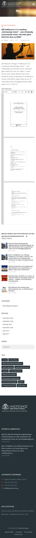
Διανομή (5, 371)
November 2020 (8, 327)
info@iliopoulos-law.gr (11, 488)
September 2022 (8, 321)
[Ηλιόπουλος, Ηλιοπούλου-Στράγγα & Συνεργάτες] (15, 4)
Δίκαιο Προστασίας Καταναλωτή (12, 363)
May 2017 (6, 334)
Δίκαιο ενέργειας (7, 367)
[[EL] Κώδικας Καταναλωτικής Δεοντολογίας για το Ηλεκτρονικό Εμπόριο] (5, 289)
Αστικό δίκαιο (13, 360)
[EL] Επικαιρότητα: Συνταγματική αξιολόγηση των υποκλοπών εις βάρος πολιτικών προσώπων (20, 267)
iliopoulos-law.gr (23, 528)
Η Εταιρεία (19, 532)
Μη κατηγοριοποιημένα (8, 25)
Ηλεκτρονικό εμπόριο (9, 374)
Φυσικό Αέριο (22, 385)
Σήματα (21, 382)
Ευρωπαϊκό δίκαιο (15, 371)
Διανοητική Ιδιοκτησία (22, 367)
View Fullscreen (6, 89)
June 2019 (6, 331)
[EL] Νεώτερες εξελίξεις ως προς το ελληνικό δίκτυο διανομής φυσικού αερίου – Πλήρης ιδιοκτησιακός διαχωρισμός (21, 278)
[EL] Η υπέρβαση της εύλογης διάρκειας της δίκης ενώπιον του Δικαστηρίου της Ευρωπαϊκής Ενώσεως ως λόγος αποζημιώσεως (20, 257)
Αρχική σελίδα (9, 532)
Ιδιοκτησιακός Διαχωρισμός (10, 378)
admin (6, 40)
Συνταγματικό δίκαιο (8, 385)
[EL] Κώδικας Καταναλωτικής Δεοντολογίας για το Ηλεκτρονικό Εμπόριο (20, 288)
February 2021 (7, 324)
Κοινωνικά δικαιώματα (9, 382)
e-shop (4, 360)
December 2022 (8, 318)
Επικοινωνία (18, 534)
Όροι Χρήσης (28, 532)
